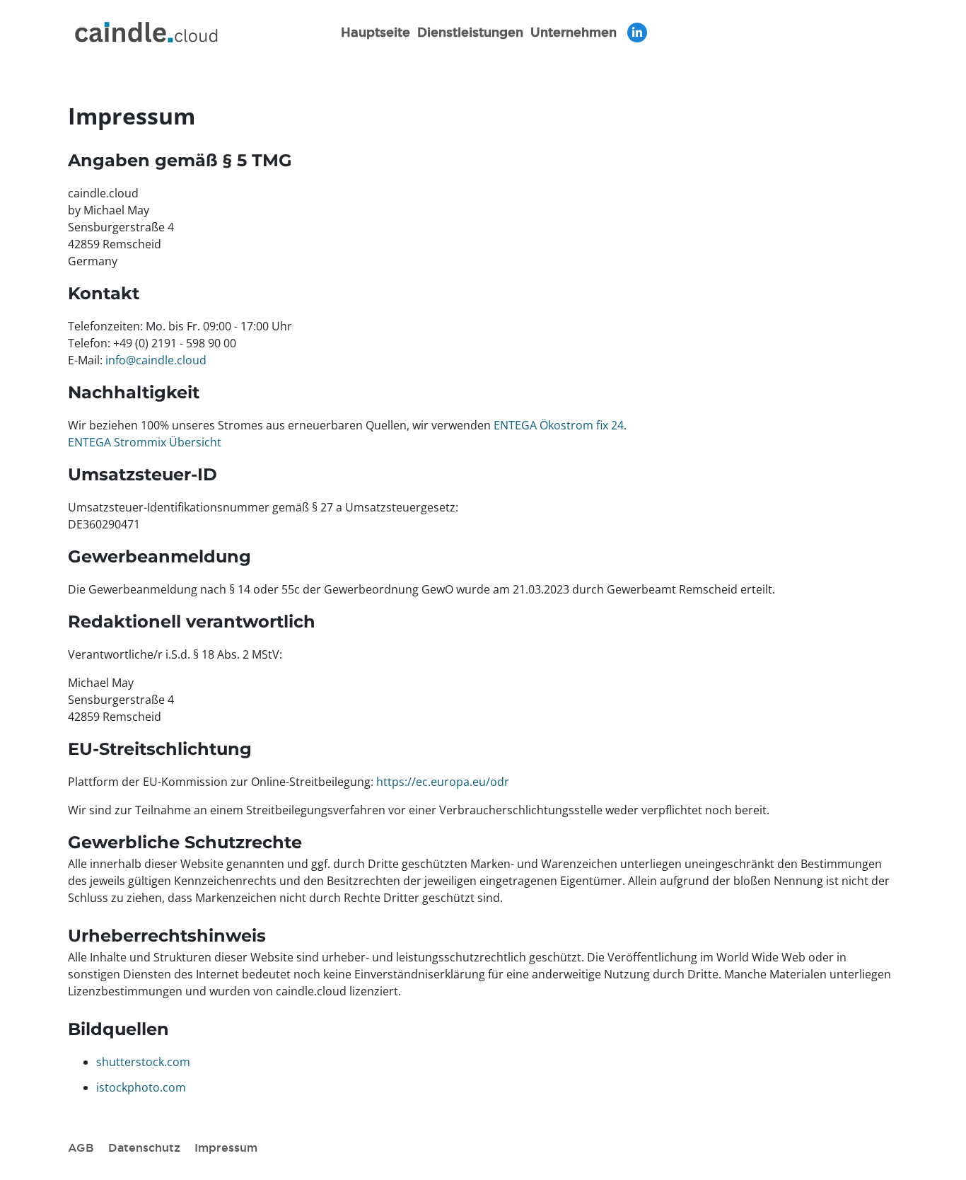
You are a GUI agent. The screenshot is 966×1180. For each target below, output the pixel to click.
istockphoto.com (141, 1087)
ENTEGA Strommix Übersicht (144, 442)
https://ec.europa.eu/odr (442, 781)
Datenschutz (144, 1147)
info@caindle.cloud (155, 360)
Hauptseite (375, 32)
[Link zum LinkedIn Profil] (637, 32)
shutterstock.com (143, 1062)
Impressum (225, 1147)
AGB (81, 1147)
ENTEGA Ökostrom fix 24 (559, 425)
